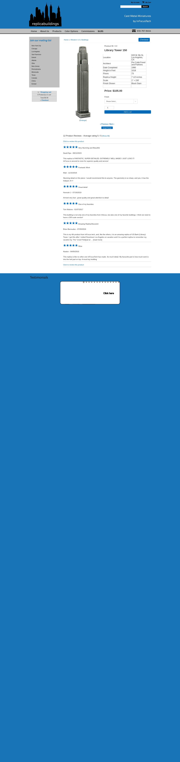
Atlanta (34, 60)
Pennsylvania (36, 69)
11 (110, 282)
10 (108, 282)
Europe (34, 84)
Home (34, 31)
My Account (135, 2)
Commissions (88, 31)
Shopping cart (45, 92)
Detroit (34, 57)
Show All (105, 136)
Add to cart (128, 112)
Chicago (34, 49)
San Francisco (36, 54)
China (34, 81)
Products (56, 31)
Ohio (33, 63)
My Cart (147, 2)
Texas (34, 75)
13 (116, 282)
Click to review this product (73, 141)
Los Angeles (36, 51)
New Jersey (35, 66)
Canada (34, 78)
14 (118, 282)
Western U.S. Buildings (79, 40)
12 (113, 282)
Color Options (71, 31)
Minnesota (35, 72)
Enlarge (83, 120)
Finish (106, 97)
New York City (36, 46)
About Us (44, 31)
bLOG (100, 31)
